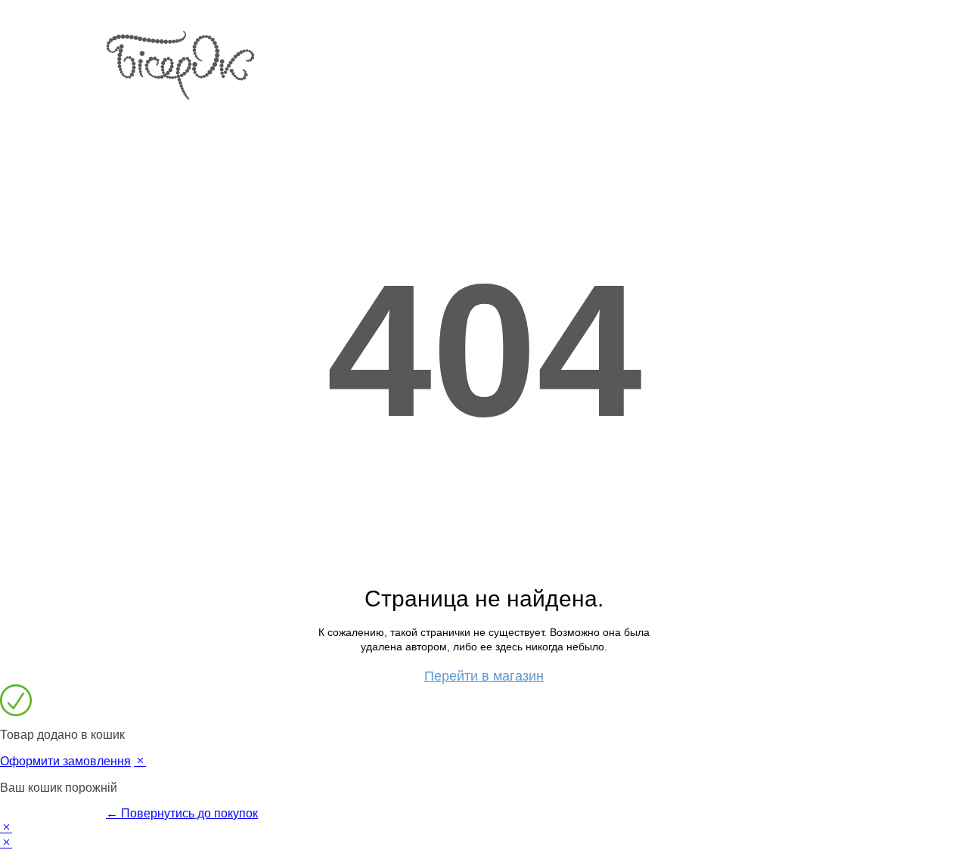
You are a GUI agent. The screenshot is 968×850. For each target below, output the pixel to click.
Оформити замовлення (65, 761)
